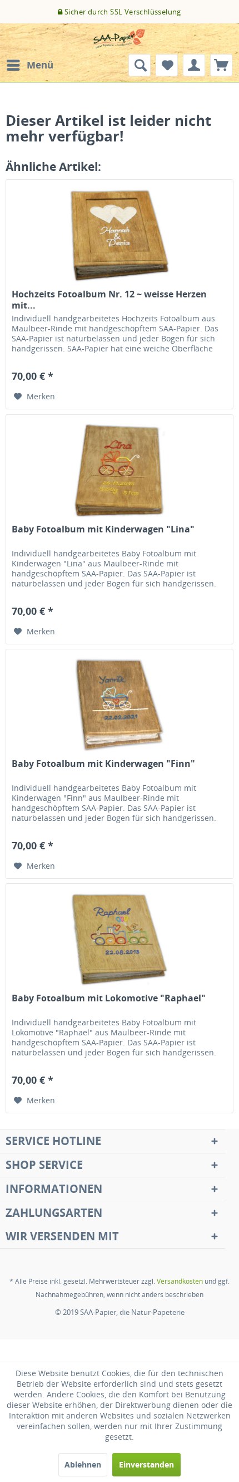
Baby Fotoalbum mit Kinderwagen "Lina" (103, 529)
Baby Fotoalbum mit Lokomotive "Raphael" (109, 998)
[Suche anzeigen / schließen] (139, 65)
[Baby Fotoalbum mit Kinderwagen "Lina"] (119, 470)
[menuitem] (29, 65)
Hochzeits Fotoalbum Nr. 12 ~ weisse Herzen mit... (109, 299)
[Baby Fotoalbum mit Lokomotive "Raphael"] (119, 939)
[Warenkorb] (221, 65)
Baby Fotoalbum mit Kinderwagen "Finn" (103, 764)
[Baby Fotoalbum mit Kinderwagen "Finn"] (119, 705)
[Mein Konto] (194, 65)
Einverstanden (146, 1464)
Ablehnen (82, 1464)
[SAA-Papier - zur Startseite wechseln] (120, 38)
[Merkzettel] (167, 65)
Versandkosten (180, 1281)
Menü (40, 64)
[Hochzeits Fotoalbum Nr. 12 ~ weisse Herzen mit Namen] (119, 235)
